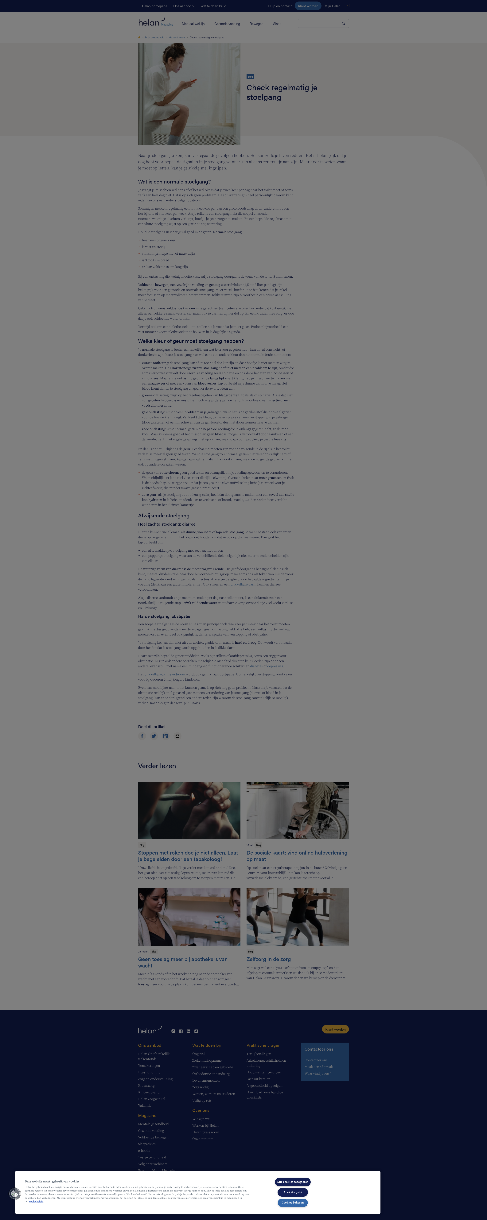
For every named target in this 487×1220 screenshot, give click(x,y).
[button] (15, 1194)
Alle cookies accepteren (293, 1182)
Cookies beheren (293, 1202)
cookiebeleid (36, 1201)
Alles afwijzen (292, 1192)
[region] (197, 1192)
